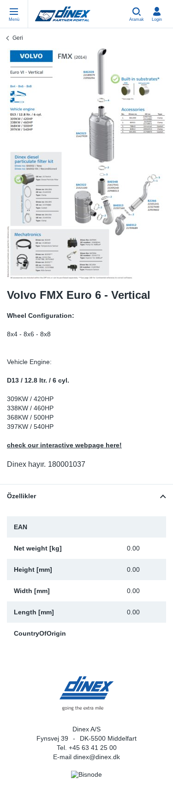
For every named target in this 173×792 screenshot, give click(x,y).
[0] (86, 163)
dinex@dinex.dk (96, 757)
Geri (17, 38)
